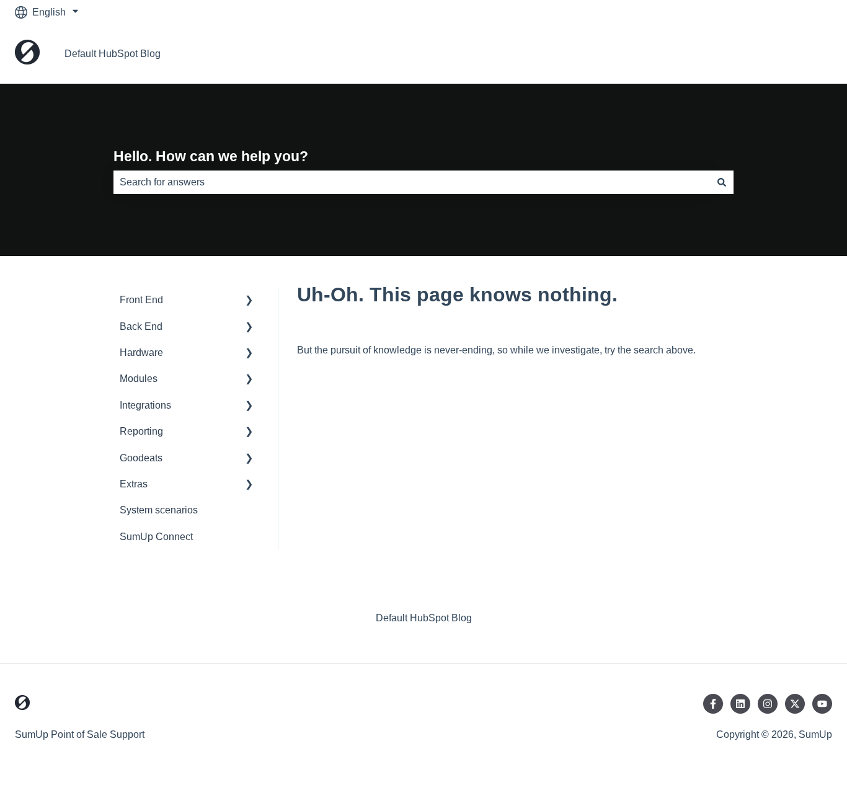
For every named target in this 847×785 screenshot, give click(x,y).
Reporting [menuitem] (141, 431)
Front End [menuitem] (141, 300)
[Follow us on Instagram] (768, 704)
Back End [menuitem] (141, 326)
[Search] (722, 182)
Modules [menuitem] (138, 378)
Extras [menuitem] (134, 484)
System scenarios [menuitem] (159, 510)
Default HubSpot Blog (112, 53)
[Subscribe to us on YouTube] (822, 704)
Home (806, 53)
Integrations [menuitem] (145, 405)
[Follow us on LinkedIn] (740, 704)
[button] (249, 301)
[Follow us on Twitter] (795, 704)
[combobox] (411, 182)
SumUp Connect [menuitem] (156, 536)
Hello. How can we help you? (210, 156)
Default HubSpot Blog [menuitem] (424, 618)
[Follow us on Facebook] (713, 704)
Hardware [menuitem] (141, 352)
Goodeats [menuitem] (141, 458)
